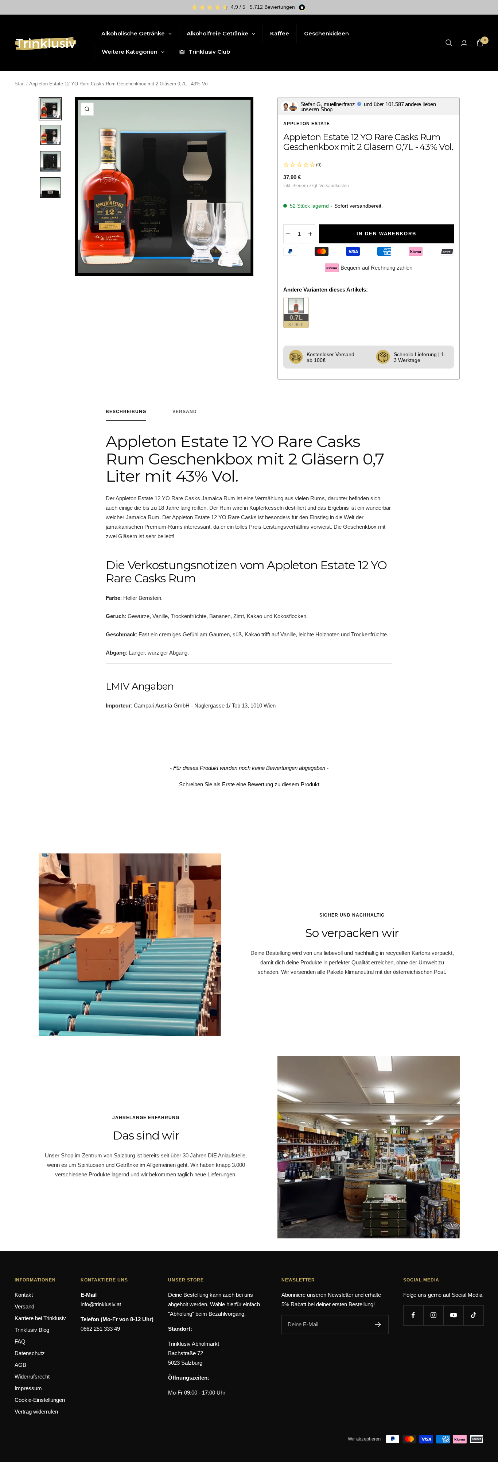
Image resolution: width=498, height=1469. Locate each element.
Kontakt (24, 1295)
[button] (249, 783)
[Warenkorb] (479, 42)
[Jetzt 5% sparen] (378, 1324)
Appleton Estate (306, 123)
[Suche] (449, 42)
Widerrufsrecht (32, 1376)
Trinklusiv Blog (32, 1330)
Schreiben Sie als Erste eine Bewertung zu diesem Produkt (249, 784)
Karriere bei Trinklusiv (40, 1318)
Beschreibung (126, 411)
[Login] (464, 43)
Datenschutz (30, 1353)
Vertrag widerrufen (36, 1411)
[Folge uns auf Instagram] (433, 1315)
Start (20, 83)
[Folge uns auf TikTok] (473, 1315)
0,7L (298, 320)
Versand (184, 411)
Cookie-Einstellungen (40, 1400)
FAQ (20, 1341)
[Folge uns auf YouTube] (453, 1315)
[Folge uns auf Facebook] (413, 1315)
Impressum (28, 1388)
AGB (20, 1365)
